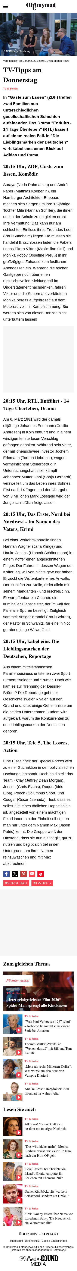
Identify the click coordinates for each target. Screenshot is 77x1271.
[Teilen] (23, 874)
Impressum (16, 1240)
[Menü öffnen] (5, 6)
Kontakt (49, 1234)
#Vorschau (16, 883)
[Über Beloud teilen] (40, 874)
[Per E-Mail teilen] (32, 874)
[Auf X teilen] (15, 874)
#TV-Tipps (42, 883)
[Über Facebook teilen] (6, 874)
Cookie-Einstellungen (54, 1240)
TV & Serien (10, 88)
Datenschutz (32, 1240)
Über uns (28, 1234)
